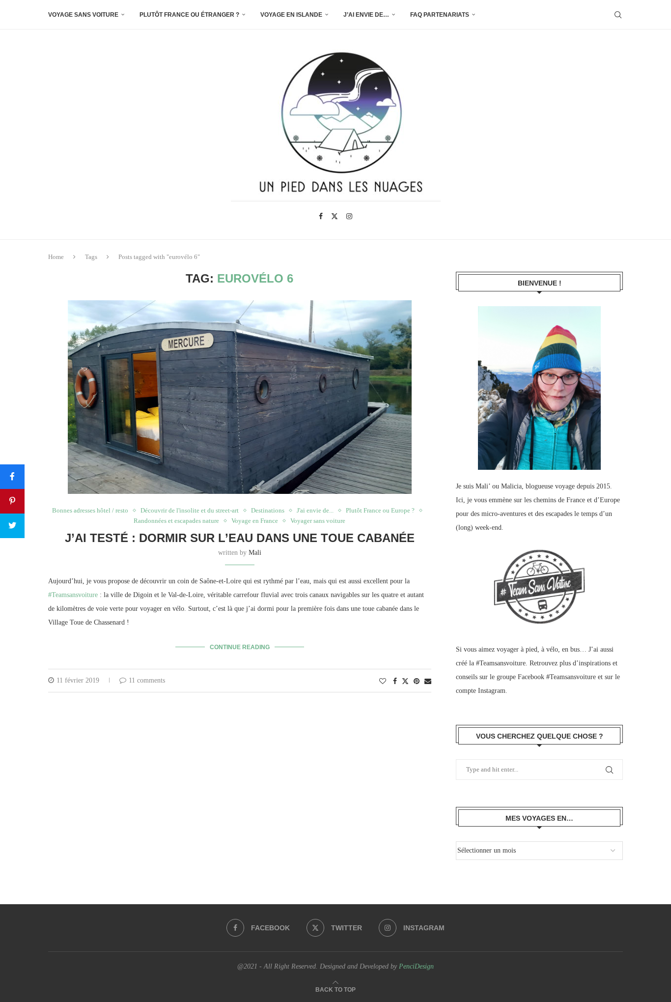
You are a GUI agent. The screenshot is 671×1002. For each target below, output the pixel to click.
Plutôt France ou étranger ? (189, 14)
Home (56, 256)
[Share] (12, 476)
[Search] (618, 14)
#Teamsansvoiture (73, 595)
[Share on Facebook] (395, 682)
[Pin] (12, 501)
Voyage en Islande (291, 14)
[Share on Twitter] (405, 681)
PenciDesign (416, 966)
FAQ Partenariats (439, 14)
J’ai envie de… (366, 14)
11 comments (147, 680)
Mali (255, 552)
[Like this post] (382, 682)
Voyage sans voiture (83, 14)
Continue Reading (240, 647)
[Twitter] (334, 216)
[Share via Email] (427, 682)
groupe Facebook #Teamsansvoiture (546, 677)
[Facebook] (321, 216)
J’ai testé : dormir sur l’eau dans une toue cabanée (240, 537)
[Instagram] (349, 216)
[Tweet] (12, 526)
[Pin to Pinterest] (416, 682)
